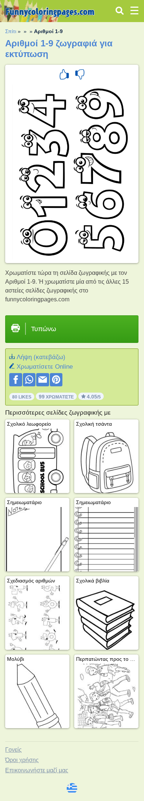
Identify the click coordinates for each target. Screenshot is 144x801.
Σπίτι (10, 31)
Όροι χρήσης (22, 760)
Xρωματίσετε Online (45, 366)
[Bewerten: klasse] (64, 75)
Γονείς (13, 750)
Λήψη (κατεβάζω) (41, 357)
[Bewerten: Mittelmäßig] (80, 75)
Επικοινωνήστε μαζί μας (36, 770)
